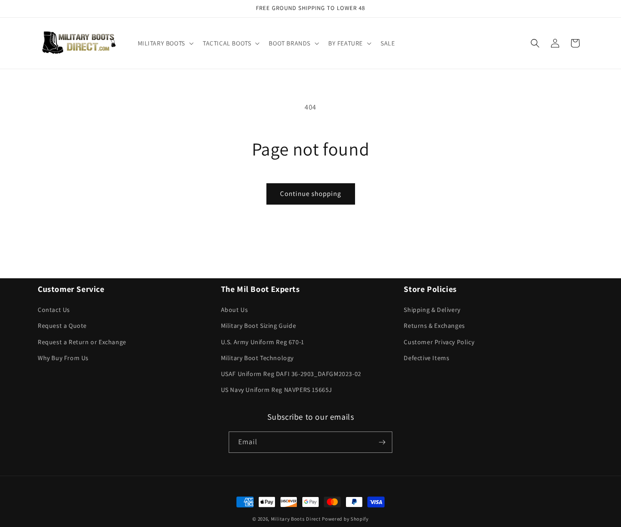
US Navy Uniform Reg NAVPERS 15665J (276, 390)
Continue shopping (310, 193)
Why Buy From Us (63, 358)
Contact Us (54, 310)
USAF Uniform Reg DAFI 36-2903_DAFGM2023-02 (291, 374)
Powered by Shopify (345, 519)
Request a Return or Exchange (82, 342)
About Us (234, 310)
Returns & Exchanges (434, 325)
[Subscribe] (382, 442)
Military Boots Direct (296, 519)
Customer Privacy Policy (439, 342)
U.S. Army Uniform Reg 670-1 (262, 342)
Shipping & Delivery (432, 310)
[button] (164, 43)
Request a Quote (62, 325)
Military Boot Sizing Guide (258, 325)
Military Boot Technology (257, 358)
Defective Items (426, 358)
